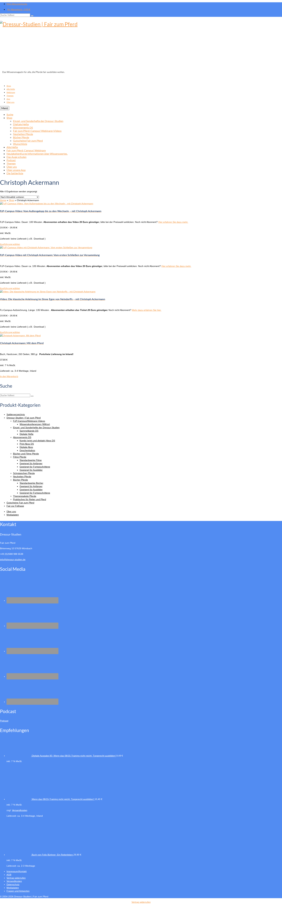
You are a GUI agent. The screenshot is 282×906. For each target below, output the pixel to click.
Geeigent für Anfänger (31, 486)
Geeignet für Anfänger (31, 463)
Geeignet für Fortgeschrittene (35, 466)
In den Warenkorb (9, 376)
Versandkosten (19, 810)
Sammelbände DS (29, 430)
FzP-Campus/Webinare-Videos (29, 421)
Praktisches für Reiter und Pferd (29, 499)
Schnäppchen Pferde (24, 473)
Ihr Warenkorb (18, 9)
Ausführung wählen (10, 244)
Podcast (4, 720)
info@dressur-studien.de (12, 559)
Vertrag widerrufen (141, 902)
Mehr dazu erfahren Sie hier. (146, 310)
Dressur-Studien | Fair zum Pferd (24, 417)
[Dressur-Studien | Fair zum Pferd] (141, 44)
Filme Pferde (19, 457)
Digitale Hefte (26, 434)
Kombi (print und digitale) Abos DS (37, 440)
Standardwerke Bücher (31, 483)
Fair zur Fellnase (15, 506)
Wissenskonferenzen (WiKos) (35, 424)
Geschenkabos (27, 450)
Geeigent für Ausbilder (31, 489)
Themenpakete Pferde (24, 496)
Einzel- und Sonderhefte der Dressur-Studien (36, 427)
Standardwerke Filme (31, 460)
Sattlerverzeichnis (16, 414)
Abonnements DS (22, 437)
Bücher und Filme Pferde (26, 453)
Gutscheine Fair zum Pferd (20, 502)
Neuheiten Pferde (22, 476)
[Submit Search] (32, 15)
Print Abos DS (27, 444)
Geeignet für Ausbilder (31, 470)
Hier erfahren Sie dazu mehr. (173, 222)
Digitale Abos (26, 447)
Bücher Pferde (20, 479)
